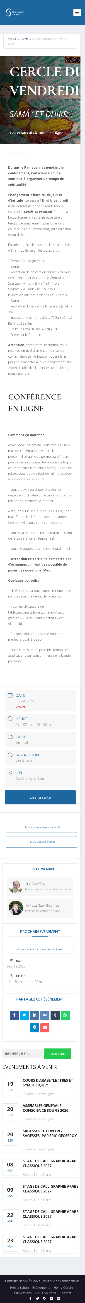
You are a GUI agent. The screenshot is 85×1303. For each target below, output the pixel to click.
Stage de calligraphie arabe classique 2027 (50, 1163)
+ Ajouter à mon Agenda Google (41, 827)
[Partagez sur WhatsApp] (65, 1015)
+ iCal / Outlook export (41, 842)
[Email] (44, 1027)
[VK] (44, 1015)
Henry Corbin (63, 1287)
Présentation (19, 1287)
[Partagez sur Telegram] (34, 1027)
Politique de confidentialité (61, 1281)
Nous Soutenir (45, 1293)
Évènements (41, 1287)
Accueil (12, 38)
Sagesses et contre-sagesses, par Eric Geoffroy (50, 1133)
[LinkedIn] (34, 1015)
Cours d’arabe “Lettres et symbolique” (40, 949)
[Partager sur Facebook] (14, 1015)
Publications (23, 1293)
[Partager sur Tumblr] (55, 1015)
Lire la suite (24, 760)
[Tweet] (24, 1015)
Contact (65, 1293)
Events (24, 38)
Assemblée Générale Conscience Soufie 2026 (45, 1108)
